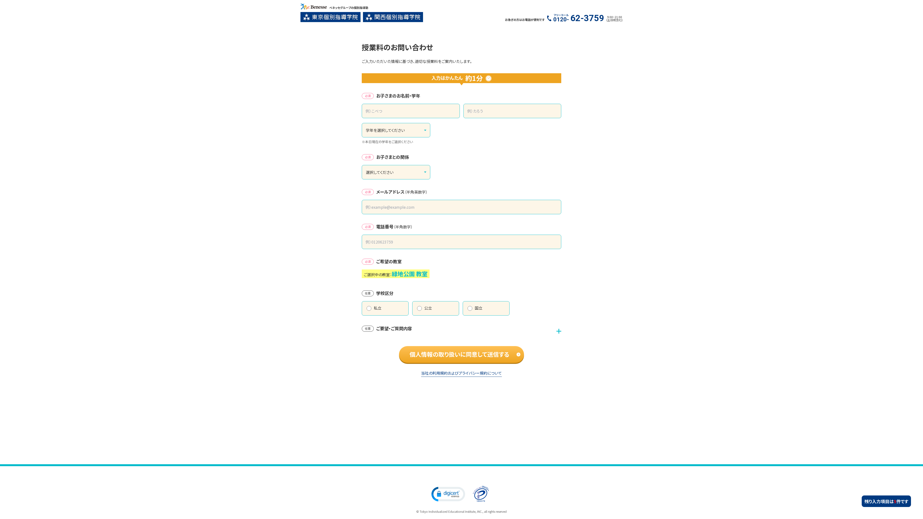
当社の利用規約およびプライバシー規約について (461, 373)
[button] (448, 494)
